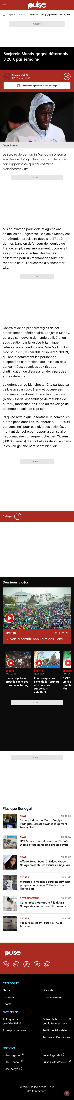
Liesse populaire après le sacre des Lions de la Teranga (18, 682)
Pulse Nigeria (11, 1055)
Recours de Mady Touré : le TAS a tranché (41, 924)
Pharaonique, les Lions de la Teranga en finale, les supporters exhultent (46, 685)
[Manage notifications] (67, 1093)
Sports (12, 14)
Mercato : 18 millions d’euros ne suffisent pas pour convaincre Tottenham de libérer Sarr (45, 885)
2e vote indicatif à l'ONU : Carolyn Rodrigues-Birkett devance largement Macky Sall (43, 824)
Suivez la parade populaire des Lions (34, 639)
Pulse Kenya (10, 1069)
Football (23, 14)
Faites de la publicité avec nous (55, 1021)
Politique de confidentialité (12, 1021)
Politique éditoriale (55, 1030)
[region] (37, 673)
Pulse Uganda (51, 1055)
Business (8, 997)
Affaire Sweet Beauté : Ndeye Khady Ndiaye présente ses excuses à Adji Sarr (45, 863)
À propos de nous (14, 1030)
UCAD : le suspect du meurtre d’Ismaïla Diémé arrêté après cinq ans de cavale (44, 843)
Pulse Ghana (11, 1062)
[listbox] (38, 673)
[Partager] (67, 76)
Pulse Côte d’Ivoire (55, 1062)
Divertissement (29, 898)
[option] (18, 674)
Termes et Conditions (56, 1037)
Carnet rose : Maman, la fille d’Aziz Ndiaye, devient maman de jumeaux (43, 904)
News (23, 816)
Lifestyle (48, 990)
